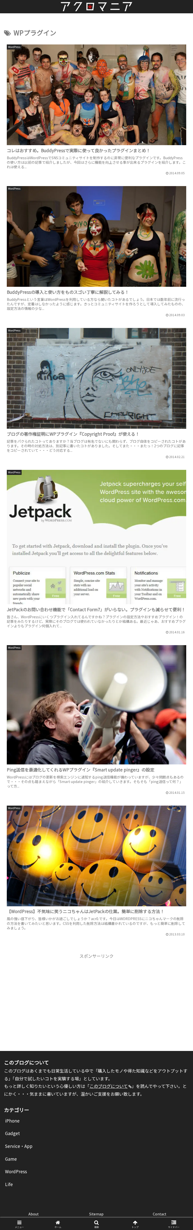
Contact (159, 1213)
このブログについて (108, 1086)
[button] (178, 875)
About (33, 1213)
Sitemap (96, 1213)
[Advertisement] (96, 995)
